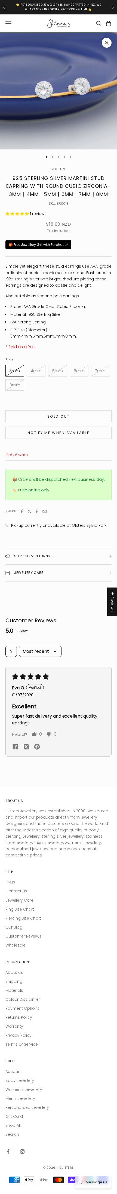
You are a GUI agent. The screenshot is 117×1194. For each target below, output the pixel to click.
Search (12, 1134)
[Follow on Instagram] (22, 1151)
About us (14, 972)
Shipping (13, 981)
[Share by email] (44, 511)
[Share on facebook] (15, 746)
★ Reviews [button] (112, 602)
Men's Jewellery (20, 1098)
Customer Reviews (23, 936)
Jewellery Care (19, 900)
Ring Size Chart (19, 909)
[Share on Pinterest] (37, 511)
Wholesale (15, 945)
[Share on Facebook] (22, 511)
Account (13, 1071)
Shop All (13, 1125)
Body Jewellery (19, 1080)
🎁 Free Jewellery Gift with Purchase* (38, 244)
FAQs (10, 882)
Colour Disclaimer (22, 999)
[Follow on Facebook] (8, 1151)
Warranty (14, 1026)
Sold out (58, 416)
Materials (14, 990)
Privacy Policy (18, 1035)
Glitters (58, 169)
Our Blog (13, 927)
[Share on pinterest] (37, 746)
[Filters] (11, 651)
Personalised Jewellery (27, 1107)
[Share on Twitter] (29, 511)
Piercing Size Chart (23, 918)
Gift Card (14, 1116)
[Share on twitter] (26, 746)
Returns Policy (18, 1017)
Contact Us (16, 891)
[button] (17, 213)
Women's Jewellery (23, 1089)
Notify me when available (58, 432)
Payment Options (22, 1008)
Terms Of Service (21, 1044)
